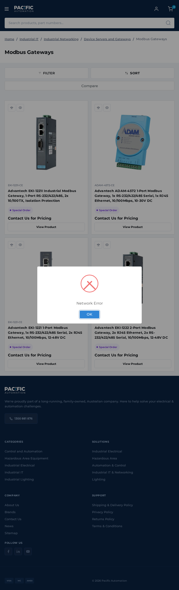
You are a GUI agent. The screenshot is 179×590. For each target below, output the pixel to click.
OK (89, 314)
